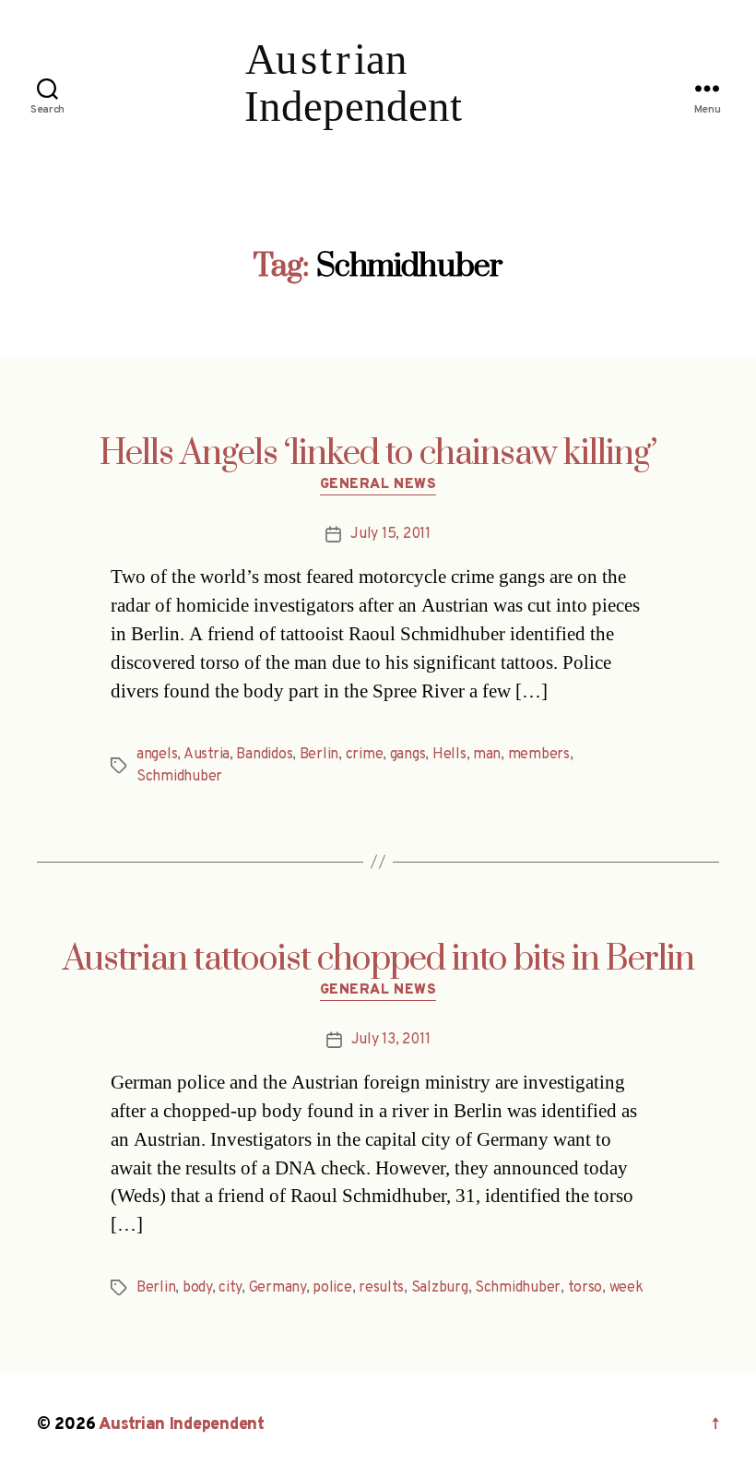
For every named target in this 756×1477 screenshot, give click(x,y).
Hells (449, 754)
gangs (408, 754)
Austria (206, 754)
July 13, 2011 (391, 1039)
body (197, 1288)
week (626, 1288)
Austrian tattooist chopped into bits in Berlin (378, 959)
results (381, 1288)
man (487, 754)
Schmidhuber (179, 777)
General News (378, 485)
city (230, 1288)
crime (365, 754)
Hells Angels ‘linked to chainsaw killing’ (378, 454)
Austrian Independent (182, 1424)
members (539, 754)
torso (585, 1288)
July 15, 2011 (390, 534)
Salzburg (439, 1288)
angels (156, 754)
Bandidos (264, 754)
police (332, 1288)
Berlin (319, 754)
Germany (277, 1288)
